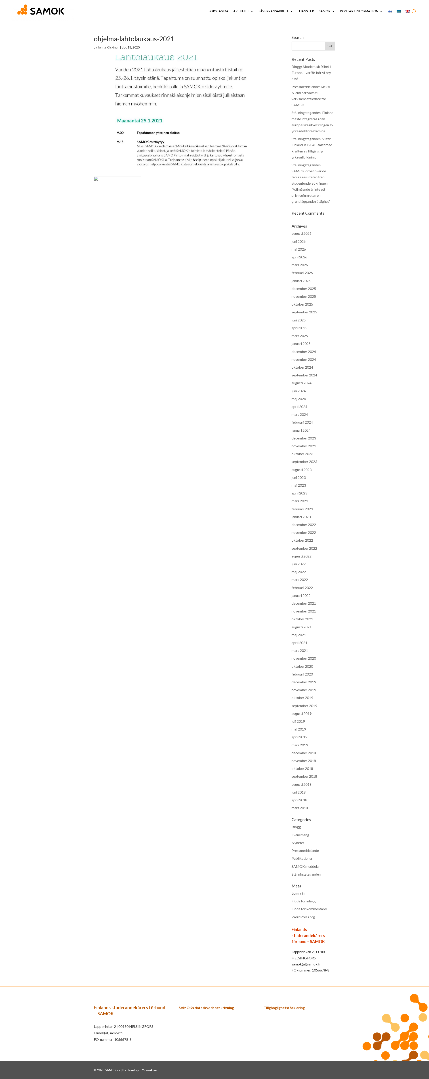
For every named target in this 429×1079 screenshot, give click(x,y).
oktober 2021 (302, 619)
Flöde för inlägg (304, 901)
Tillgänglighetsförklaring (284, 1007)
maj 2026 (299, 249)
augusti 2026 (301, 233)
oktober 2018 (302, 768)
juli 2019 (298, 721)
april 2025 (299, 328)
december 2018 (304, 753)
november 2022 (304, 532)
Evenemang (300, 835)
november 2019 (304, 690)
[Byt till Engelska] (408, 11)
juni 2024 (299, 391)
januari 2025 (301, 343)
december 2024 (304, 351)
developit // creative (142, 1070)
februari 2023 (302, 509)
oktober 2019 (302, 697)
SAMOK (324, 11)
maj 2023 (299, 485)
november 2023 (304, 446)
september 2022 (304, 548)
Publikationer (302, 858)
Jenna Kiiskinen (108, 47)
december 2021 (304, 603)
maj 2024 (299, 399)
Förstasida (218, 11)
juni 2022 (299, 564)
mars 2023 (300, 501)
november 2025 (304, 296)
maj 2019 (299, 729)
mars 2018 (300, 808)
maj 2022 (299, 572)
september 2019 (304, 705)
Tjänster (306, 11)
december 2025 (304, 288)
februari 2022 (302, 587)
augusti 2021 (301, 627)
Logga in (298, 893)
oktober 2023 (302, 454)
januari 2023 (301, 517)
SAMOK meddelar (306, 866)
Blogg (296, 827)
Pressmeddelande (305, 850)
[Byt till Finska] (390, 11)
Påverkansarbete (274, 11)
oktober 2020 (302, 666)
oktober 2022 (302, 540)
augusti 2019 (301, 713)
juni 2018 (299, 792)
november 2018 (304, 760)
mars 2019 (300, 745)
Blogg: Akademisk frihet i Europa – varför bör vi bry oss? (311, 72)
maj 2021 (299, 635)
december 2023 (304, 438)
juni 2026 (299, 241)
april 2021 (299, 642)
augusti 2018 (301, 784)
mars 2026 (300, 265)
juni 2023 (299, 477)
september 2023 (304, 461)
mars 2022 (300, 579)
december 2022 (304, 524)
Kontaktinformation (359, 11)
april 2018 (299, 800)
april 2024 (299, 406)
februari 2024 (302, 422)
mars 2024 (300, 414)
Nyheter (298, 842)
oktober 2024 (302, 367)
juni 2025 (299, 320)
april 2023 (299, 493)
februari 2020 (302, 674)
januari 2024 (301, 430)
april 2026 (299, 257)
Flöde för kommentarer (309, 909)
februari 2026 (302, 272)
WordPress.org (303, 917)
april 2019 (299, 737)
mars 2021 (300, 650)
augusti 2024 (301, 383)
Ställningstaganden (306, 874)
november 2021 (304, 611)
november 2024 (304, 359)
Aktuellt (241, 11)
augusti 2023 (301, 469)
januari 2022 (301, 595)
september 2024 (304, 375)
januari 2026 (301, 281)
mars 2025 (300, 336)
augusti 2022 (301, 556)
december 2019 (304, 682)
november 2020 (304, 658)
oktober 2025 (302, 304)
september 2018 (304, 776)
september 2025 (304, 312)
